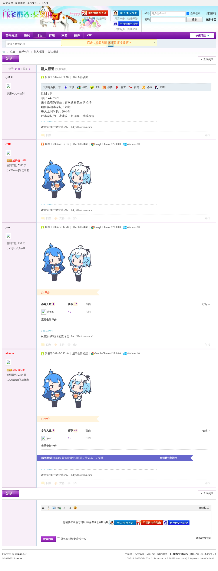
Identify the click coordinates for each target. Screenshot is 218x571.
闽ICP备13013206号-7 (202, 553)
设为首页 (8, 2)
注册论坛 (211, 19)
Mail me (150, 553)
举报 (207, 135)
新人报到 (39, 51)
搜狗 (110, 87)
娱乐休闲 (24, 51)
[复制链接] (61, 69)
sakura (19, 558)
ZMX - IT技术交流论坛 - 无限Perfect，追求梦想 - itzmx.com (4, 52)
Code (70, 508)
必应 (149, 87)
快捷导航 (201, 35)
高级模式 (204, 507)
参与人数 (47, 304)
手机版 (128, 553)
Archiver (139, 553)
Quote (64, 508)
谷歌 (84, 87)
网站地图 (162, 553)
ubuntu (50, 311)
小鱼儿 (9, 77)
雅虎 (136, 87)
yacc (8, 227)
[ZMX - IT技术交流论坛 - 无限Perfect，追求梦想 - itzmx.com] (27, 18)
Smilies (75, 508)
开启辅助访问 (215, 3)
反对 (75, 218)
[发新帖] (10, 58)
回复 (48, 135)
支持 (62, 218)
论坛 (39, 35)
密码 (147, 19)
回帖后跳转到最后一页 (73, 538)
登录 (94, 522)
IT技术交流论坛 (179, 553)
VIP (89, 35)
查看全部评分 (49, 319)
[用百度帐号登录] (126, 25)
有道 (123, 87)
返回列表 (208, 59)
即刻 (162, 87)
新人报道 (53, 51)
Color (48, 508)
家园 (64, 35)
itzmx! (18, 553)
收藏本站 (20, 2)
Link (59, 508)
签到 (27, 35)
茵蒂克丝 (11, 35)
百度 (71, 87)
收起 (205, 304)
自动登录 (195, 13)
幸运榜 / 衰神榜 (168, 457)
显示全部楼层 (80, 77)
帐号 (147, 13)
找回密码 (211, 13)
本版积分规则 (203, 538)
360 (97, 87)
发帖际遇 (47, 457)
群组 (52, 35)
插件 (77, 35)
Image (54, 508)
